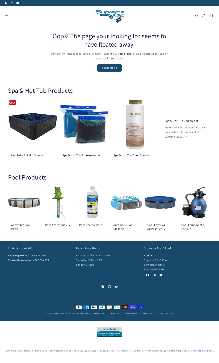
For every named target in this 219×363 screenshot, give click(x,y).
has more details (206, 350)
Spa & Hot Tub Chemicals (129, 155)
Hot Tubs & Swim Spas (25, 155)
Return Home (109, 67)
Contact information (165, 313)
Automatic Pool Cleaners (123, 226)
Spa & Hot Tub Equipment (181, 121)
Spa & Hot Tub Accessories (79, 155)
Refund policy (100, 313)
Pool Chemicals (89, 225)
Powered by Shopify (83, 313)
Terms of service (130, 313)
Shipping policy (147, 313)
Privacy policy (115, 313)
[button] (6, 15)
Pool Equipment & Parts (193, 226)
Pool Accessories (56, 225)
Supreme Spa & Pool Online (62, 313)
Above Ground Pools (20, 226)
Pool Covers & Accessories (156, 226)
